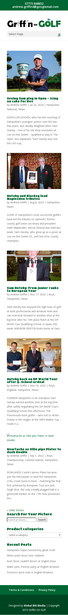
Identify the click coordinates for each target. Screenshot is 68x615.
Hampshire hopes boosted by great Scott (31, 550)
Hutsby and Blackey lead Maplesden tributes (27, 197)
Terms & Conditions (21, 590)
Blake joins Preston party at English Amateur (33, 566)
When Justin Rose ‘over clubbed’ (25, 555)
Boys (52, 294)
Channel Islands (34, 460)
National (12, 109)
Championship (15, 460)
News (21, 109)
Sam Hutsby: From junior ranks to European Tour (33, 289)
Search (42, 519)
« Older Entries (15, 510)
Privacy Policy (47, 590)
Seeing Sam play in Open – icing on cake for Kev (32, 100)
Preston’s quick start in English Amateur (30, 572)
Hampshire (52, 105)
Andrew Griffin (18, 105)
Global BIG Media (35, 605)
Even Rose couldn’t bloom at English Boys (31, 561)
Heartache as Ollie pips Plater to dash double (34, 450)
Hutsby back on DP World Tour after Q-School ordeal (32, 380)
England (11, 390)
